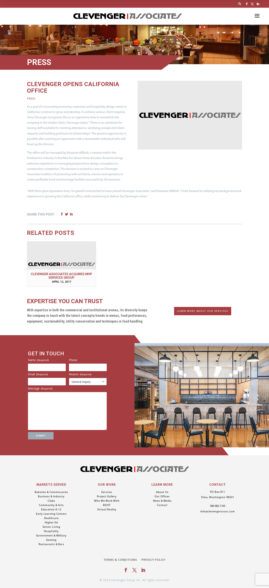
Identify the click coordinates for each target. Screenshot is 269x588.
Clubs (51, 501)
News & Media (162, 501)
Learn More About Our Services (202, 311)
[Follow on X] (252, 4)
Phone (73, 360)
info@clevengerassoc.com (217, 511)
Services (106, 492)
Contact (162, 505)
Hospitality (51, 531)
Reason (80, 374)
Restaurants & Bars (51, 544)
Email (38, 374)
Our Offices (162, 496)
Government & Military (51, 535)
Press (31, 98)
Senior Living (51, 527)
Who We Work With (107, 501)
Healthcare (51, 518)
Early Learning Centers (51, 514)
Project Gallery (107, 496)
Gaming (51, 540)
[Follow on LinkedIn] (258, 4)
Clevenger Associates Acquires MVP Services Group (61, 275)
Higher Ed (51, 522)
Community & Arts (51, 505)
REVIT (106, 505)
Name (38, 360)
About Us (162, 492)
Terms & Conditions (120, 560)
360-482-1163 (217, 506)
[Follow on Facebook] (247, 4)
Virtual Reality (106, 509)
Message (40, 388)
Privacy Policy (153, 560)
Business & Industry (51, 496)
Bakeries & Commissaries (51, 492)
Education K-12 (51, 509)
